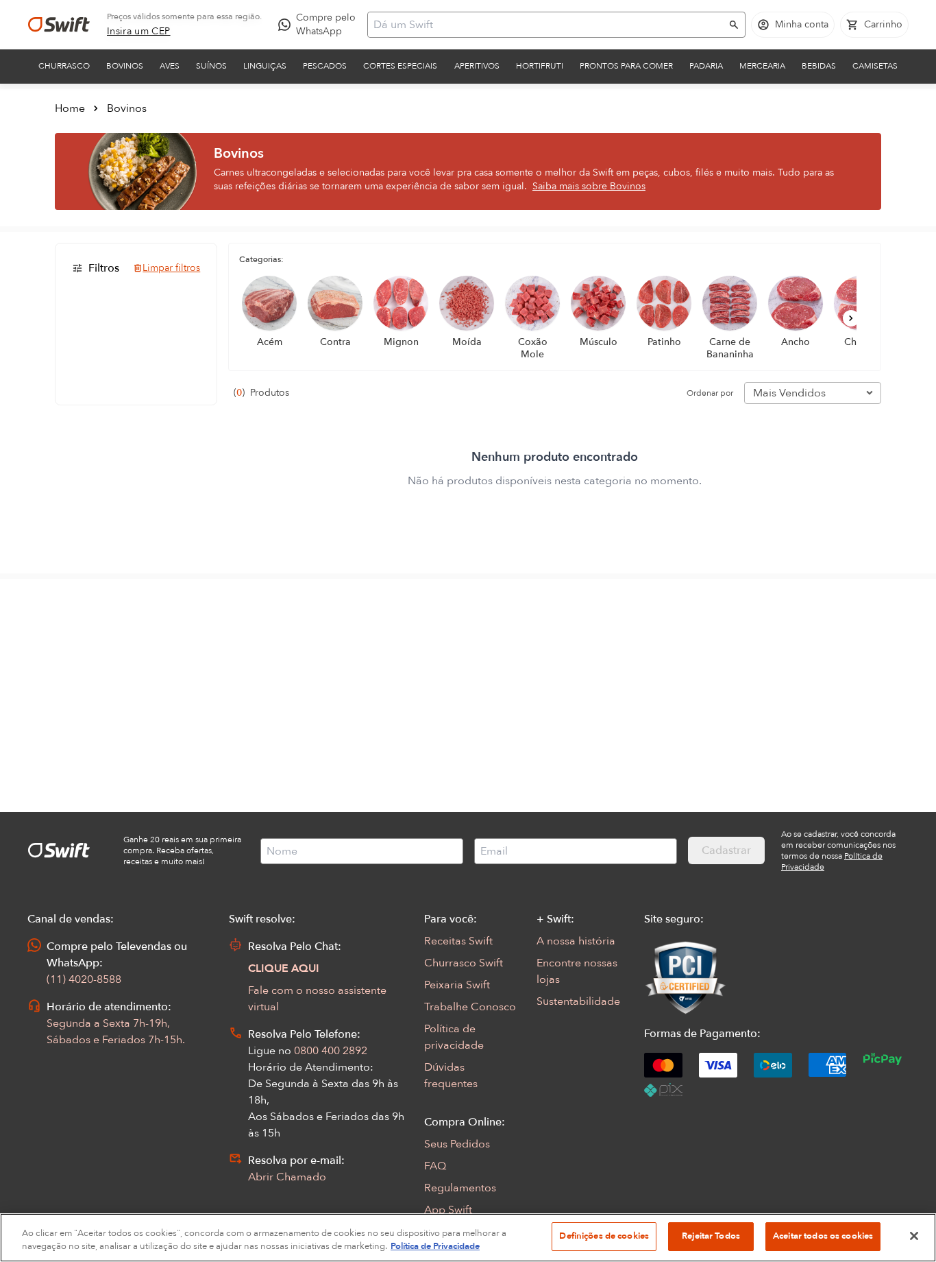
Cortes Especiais (400, 65)
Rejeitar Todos (711, 1236)
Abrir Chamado (287, 1176)
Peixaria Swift (457, 984)
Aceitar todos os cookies (823, 1236)
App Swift (448, 1209)
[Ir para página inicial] (58, 24)
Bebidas (819, 65)
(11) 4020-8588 (84, 979)
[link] (139, 31)
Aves (170, 65)
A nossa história (576, 941)
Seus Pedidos (457, 1144)
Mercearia (762, 65)
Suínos (211, 65)
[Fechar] (914, 1236)
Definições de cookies (604, 1236)
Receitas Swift (458, 941)
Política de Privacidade (435, 1247)
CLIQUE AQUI (283, 968)
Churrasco (64, 65)
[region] (468, 1237)
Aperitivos (477, 65)
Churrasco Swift (463, 963)
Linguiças (264, 65)
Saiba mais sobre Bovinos (588, 186)
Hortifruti (539, 65)
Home (70, 108)
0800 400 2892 (330, 1050)
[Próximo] (851, 318)
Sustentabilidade (578, 1001)
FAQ (435, 1166)
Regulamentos (460, 1187)
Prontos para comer (626, 65)
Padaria (706, 65)
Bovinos (124, 65)
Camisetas (875, 65)
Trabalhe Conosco (470, 1006)
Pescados (325, 65)
